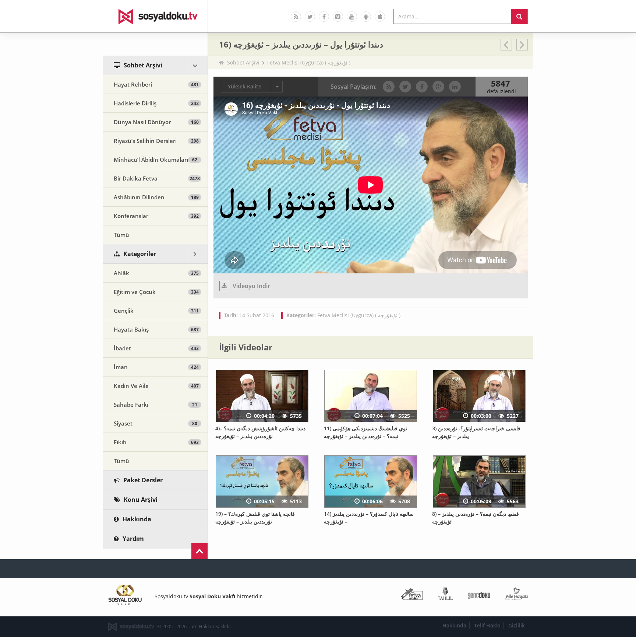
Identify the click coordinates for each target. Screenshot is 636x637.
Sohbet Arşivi (243, 62)
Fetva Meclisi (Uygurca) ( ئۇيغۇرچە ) (308, 62)
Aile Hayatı (516, 595)
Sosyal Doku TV (155, 16)
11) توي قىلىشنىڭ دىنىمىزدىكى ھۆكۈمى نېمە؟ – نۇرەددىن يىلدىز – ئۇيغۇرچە (365, 432)
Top (199, 551)
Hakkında (454, 625)
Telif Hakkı (487, 625)
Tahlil (445, 595)
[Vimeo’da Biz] (338, 16)
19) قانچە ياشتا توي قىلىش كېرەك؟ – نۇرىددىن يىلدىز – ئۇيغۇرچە (255, 517)
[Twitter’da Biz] (310, 16)
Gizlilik (516, 625)
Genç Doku (479, 595)
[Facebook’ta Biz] (324, 16)
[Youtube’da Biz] (352, 16)
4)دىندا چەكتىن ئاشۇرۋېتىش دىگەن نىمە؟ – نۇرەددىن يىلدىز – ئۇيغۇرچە (260, 432)
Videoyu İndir (250, 286)
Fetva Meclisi (412, 595)
